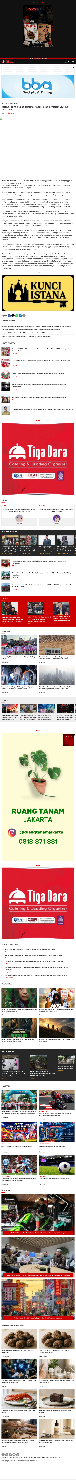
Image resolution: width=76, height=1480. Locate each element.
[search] (69, 61)
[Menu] (73, 61)
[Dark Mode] (66, 61)
